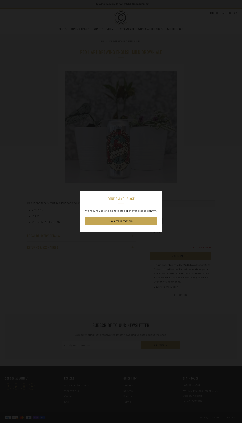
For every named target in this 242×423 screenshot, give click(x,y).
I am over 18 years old (121, 221)
